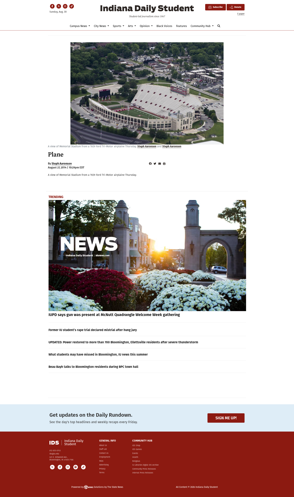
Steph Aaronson (146, 146)
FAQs (101, 461)
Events (135, 453)
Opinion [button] (145, 26)
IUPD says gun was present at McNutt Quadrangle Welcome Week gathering (114, 314)
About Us (103, 445)
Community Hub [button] (201, 26)
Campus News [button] (79, 26)
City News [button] (100, 26)
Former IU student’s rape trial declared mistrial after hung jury (93, 330)
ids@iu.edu (54, 454)
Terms (101, 473)
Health (135, 457)
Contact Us (103, 453)
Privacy (102, 469)
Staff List (103, 449)
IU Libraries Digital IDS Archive (145, 465)
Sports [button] (117, 26)
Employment (104, 457)
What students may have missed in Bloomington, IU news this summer (98, 354)
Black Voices (164, 26)
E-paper (241, 13)
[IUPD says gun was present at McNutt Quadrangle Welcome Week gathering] (147, 255)
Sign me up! (226, 418)
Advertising (104, 465)
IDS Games (137, 449)
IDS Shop (136, 446)
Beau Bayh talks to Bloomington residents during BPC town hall (93, 367)
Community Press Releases (144, 469)
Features (181, 26)
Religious (136, 461)
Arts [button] (131, 26)
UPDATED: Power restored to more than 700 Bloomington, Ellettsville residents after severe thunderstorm (123, 342)
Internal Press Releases (142, 473)
